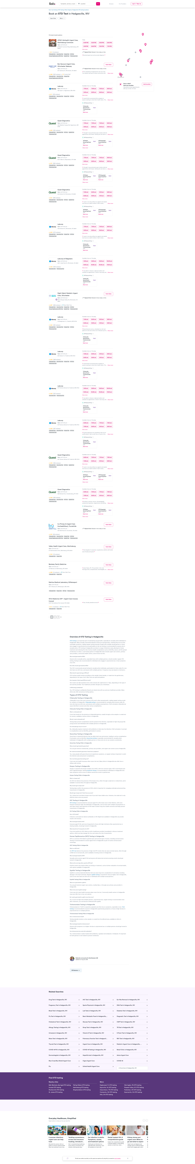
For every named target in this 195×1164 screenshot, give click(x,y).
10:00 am (109, 261)
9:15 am (101, 196)
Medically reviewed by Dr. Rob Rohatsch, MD (87, 958)
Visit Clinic (109, 64)
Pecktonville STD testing (56, 1090)
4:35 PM (101, 42)
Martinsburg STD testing (80, 1087)
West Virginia (68, 10)
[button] (128, 61)
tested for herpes (92, 770)
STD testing (73, 640)
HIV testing (73, 802)
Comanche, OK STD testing (108, 1092)
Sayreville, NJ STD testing (108, 1087)
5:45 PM (109, 42)
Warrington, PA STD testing (132, 1085)
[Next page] (60, 617)
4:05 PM (85, 42)
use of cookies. (118, 1158)
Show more (110, 73)
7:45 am (101, 88)
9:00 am (109, 92)
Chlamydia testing (90, 702)
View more (85, 49)
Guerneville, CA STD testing (133, 1092)
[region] (136, 56)
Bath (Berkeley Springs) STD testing (60, 1085)
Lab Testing (54, 10)
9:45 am (101, 261)
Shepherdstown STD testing (81, 1090)
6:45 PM (93, 46)
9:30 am (109, 196)
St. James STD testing (55, 1092)
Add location (147, 84)
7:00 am (93, 423)
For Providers (122, 4)
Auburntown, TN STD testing (109, 1090)
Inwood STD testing (55, 1087)
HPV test (74, 851)
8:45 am (101, 92)
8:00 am (109, 88)
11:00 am (109, 265)
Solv (50, 10)
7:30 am (93, 88)
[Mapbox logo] (120, 77)
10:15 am (85, 265)
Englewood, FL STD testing (108, 1085)
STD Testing (61, 10)
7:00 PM (101, 46)
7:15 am (86, 88)
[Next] (147, 1120)
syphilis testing (95, 874)
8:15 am (86, 92)
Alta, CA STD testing (106, 1094)
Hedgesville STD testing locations (80, 10)
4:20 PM (93, 42)
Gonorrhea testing (92, 738)
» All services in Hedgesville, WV (127, 1068)
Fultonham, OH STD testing (132, 1090)
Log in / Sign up (136, 3)
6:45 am (86, 423)
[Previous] (144, 1120)
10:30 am (93, 265)
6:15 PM (86, 46)
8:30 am (93, 92)
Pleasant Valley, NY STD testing (134, 1087)
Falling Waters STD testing (81, 1085)
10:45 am (101, 265)
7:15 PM (109, 46)
